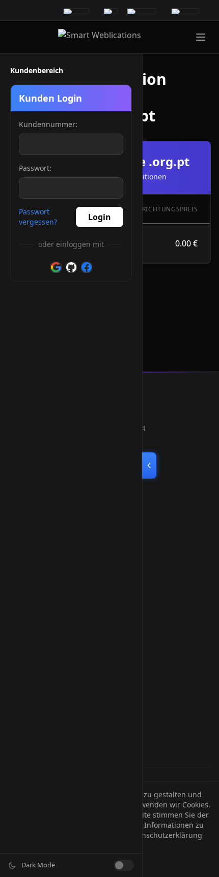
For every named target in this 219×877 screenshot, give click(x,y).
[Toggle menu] (200, 37)
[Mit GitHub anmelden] (71, 267)
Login (99, 217)
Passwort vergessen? (38, 217)
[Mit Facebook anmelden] (86, 267)
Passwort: (35, 168)
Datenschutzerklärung (164, 835)
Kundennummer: (48, 124)
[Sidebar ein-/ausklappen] (149, 465)
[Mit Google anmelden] (56, 267)
